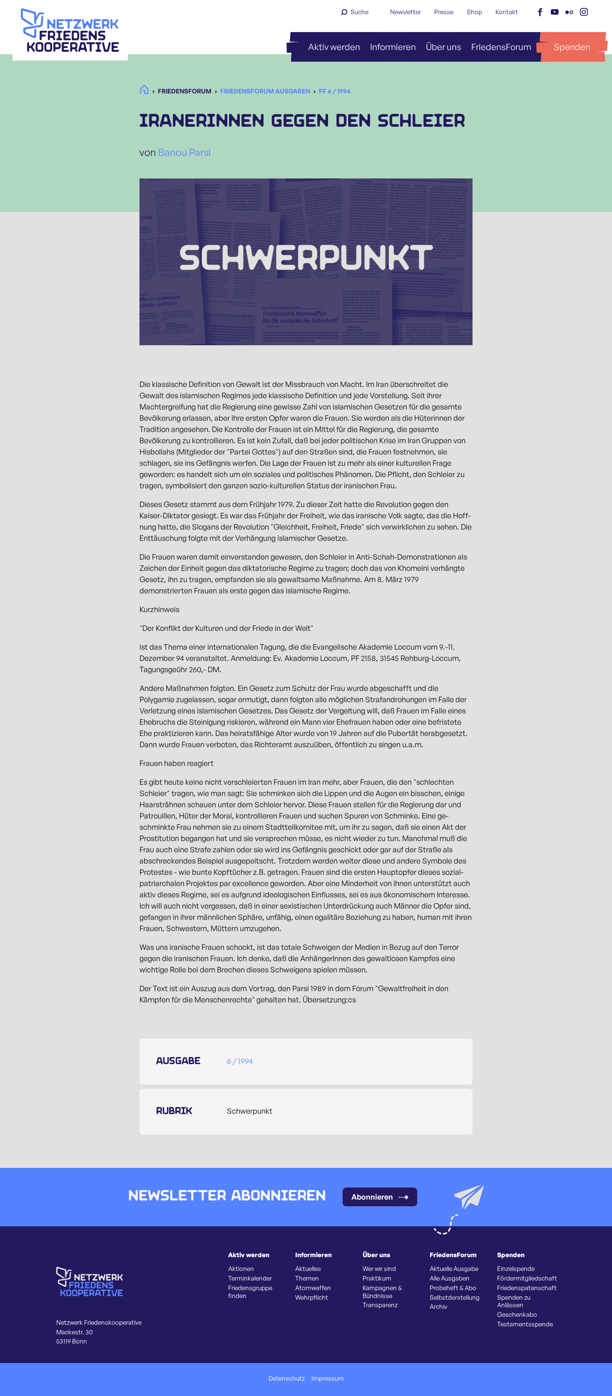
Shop (474, 12)
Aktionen (241, 1269)
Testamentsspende (525, 1324)
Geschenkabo (517, 1314)
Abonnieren (372, 1196)
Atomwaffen (313, 1288)
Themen (307, 1278)
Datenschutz (287, 1378)
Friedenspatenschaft (527, 1288)
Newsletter (405, 12)
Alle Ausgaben (450, 1278)
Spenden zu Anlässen (513, 1301)
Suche (359, 12)
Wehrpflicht (311, 1297)
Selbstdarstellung (455, 1297)
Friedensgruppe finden (250, 1292)
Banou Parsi (184, 152)
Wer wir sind (379, 1269)
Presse (443, 12)
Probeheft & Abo (453, 1288)
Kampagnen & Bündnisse (382, 1292)
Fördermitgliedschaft (527, 1278)
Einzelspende (516, 1269)
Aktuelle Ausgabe (454, 1269)
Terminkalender (250, 1278)
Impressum (327, 1378)
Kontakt (506, 12)
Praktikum (377, 1278)
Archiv (438, 1307)
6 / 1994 (240, 1060)
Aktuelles (308, 1269)
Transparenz (380, 1305)
